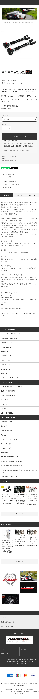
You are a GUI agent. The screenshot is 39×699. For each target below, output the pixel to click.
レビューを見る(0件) (8, 174)
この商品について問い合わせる (11, 184)
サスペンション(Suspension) (23, 79)
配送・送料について (23, 659)
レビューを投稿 (6, 177)
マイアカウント (5, 649)
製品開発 (4, 426)
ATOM (25, 663)
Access (3, 435)
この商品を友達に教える (9, 181)
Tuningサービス (7, 444)
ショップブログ (15, 663)
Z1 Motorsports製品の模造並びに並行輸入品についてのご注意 (19, 471)
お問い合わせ (4, 653)
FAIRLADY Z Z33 (11, 79)
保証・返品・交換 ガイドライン (12, 477)
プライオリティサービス (9, 439)
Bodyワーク (5, 452)
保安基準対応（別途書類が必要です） (11, 309)
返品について (6, 158)
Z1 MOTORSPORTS (12, 80)
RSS (22, 663)
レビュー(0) (32, 195)
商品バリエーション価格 (9, 156)
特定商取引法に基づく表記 (9, 161)
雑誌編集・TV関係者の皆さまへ (11, 461)
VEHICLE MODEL (11, 83)
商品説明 (6, 195)
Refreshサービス (6, 448)
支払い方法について (12, 659)
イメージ (19, 195)
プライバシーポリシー (26, 661)
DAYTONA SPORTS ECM (9, 457)
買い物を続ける (6, 187)
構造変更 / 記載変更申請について (12, 466)
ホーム (3, 79)
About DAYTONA (6, 430)
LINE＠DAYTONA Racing (9, 422)
